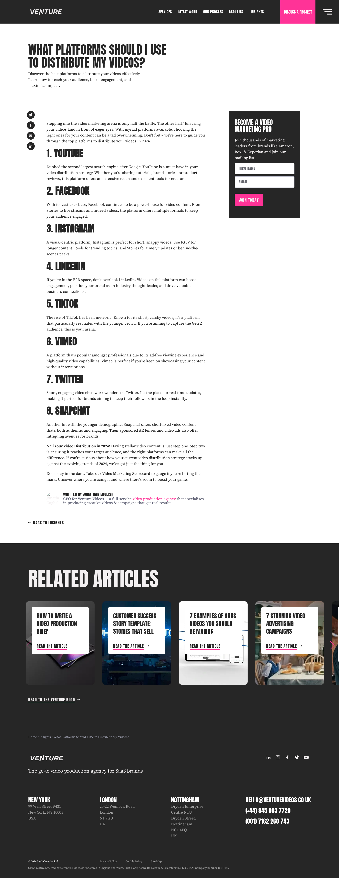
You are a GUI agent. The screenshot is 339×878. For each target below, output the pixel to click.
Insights (45, 737)
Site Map (156, 861)
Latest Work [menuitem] (187, 11)
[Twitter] (296, 757)
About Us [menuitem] (236, 11)
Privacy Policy (108, 861)
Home (32, 737)
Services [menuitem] (165, 11)
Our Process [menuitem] (213, 11)
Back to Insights (48, 523)
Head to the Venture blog (51, 700)
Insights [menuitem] (257, 11)
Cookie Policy (134, 861)
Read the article (52, 646)
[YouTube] (306, 757)
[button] (332, 645)
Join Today (249, 200)
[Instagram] (277, 757)
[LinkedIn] (268, 757)
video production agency (154, 499)
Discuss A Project (298, 12)
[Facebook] (287, 757)
